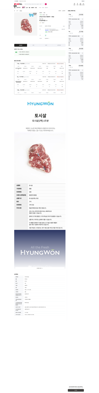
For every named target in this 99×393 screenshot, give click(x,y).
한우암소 (21, 10)
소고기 (17, 10)
